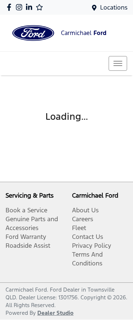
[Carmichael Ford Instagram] (20, 7)
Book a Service (26, 210)
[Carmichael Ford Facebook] (11, 7)
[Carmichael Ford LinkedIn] (30, 7)
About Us (85, 210)
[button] (118, 63)
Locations (113, 7)
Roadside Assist (28, 245)
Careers (82, 219)
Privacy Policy (91, 245)
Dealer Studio (55, 312)
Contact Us (87, 237)
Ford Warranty (26, 237)
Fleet (79, 228)
